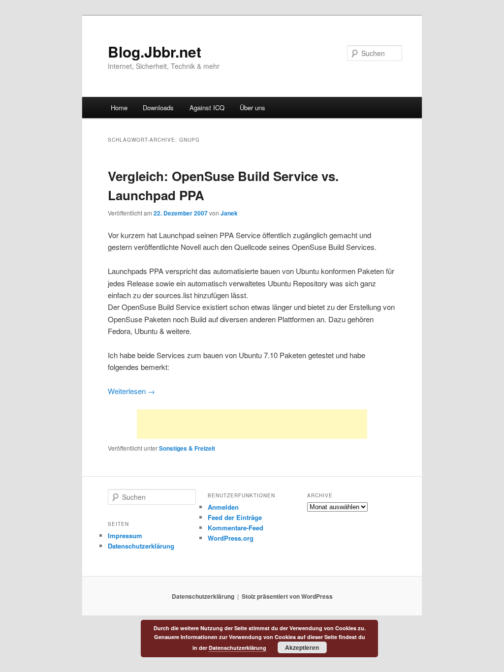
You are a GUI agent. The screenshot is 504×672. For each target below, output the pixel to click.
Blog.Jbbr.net (154, 51)
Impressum (125, 535)
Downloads (158, 107)
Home (119, 107)
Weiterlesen (131, 391)
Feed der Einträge (235, 517)
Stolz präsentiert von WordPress (287, 596)
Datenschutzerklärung (141, 545)
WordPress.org (230, 538)
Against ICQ (206, 107)
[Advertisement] (252, 424)
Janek (229, 213)
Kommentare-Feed (235, 527)
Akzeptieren (302, 647)
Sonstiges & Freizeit (187, 448)
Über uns (252, 107)
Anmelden (223, 507)
